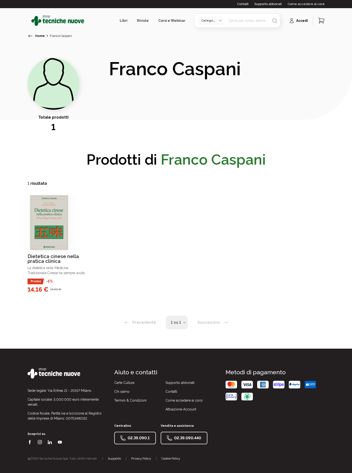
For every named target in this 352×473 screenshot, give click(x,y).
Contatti (243, 4)
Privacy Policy (141, 458)
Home (40, 36)
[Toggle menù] (29, 20)
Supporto (114, 458)
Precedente (144, 322)
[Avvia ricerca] (275, 20)
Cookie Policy (170, 458)
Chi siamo (122, 391)
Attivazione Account (180, 409)
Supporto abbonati (268, 4)
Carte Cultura (124, 383)
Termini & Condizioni (130, 400)
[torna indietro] (30, 36)
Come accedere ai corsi (306, 4)
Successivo (209, 322)
